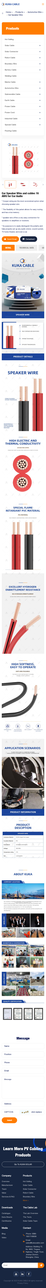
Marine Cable (10, 82)
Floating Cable (11, 131)
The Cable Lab (30, 1207)
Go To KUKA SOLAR (23, 1164)
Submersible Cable (12, 94)
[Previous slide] (3, 184)
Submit (9, 1120)
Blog (3, 1234)
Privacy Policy (23, 1283)
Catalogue (6, 1213)
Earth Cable (10, 100)
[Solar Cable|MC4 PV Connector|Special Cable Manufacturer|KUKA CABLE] (10, 4)
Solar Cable (9, 45)
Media (5, 1228)
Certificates (7, 1221)
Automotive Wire (12, 88)
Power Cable (10, 106)
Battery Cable (10, 70)
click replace (36, 1112)
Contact (27, 1228)
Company (6, 1175)
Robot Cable (10, 58)
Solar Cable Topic (30, 1221)
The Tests (27, 1217)
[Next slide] (43, 184)
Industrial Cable (11, 119)
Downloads (7, 1207)
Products (27, 1175)
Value (4, 1193)
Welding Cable (11, 76)
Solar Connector (11, 52)
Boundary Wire (11, 64)
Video (4, 1238)
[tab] (8, 248)
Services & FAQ (8, 1197)
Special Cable (10, 125)
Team (4, 1189)
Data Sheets (7, 1217)
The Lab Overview (30, 1213)
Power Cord (10, 112)
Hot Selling (9, 39)
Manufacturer (7, 1185)
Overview (5, 1181)
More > (26, 1200)
